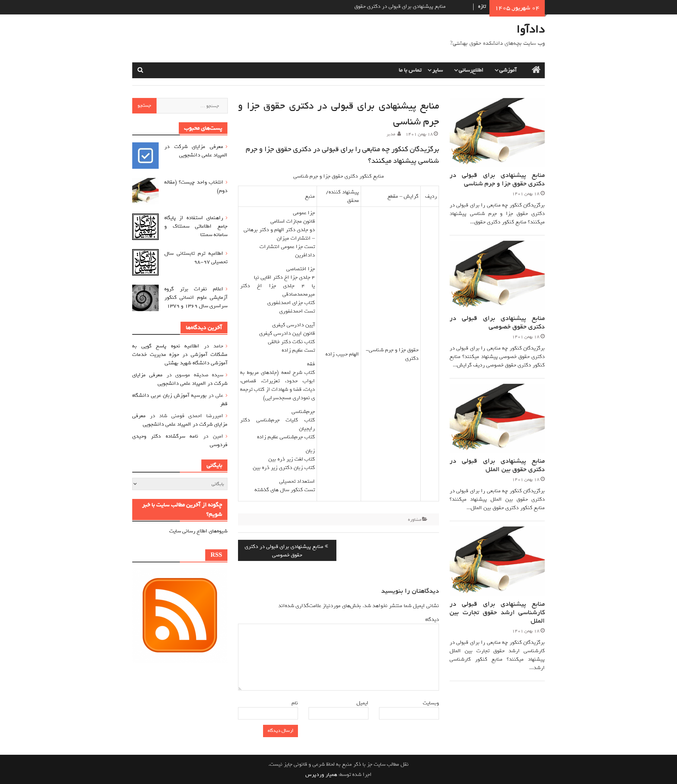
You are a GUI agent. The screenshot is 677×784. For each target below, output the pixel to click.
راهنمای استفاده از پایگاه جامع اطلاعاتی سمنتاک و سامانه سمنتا (195, 226)
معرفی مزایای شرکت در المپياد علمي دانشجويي (195, 150)
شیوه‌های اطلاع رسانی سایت (198, 531)
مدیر (390, 134)
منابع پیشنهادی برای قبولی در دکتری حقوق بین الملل (497, 465)
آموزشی (508, 70)
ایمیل (361, 703)
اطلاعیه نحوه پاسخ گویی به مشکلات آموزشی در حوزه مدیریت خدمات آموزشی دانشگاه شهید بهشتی (179, 354)
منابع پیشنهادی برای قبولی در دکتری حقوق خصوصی (497, 322)
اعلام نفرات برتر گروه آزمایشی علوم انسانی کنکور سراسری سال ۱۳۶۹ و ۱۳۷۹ (195, 297)
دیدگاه (432, 619)
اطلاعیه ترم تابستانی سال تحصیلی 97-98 (195, 257)
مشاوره (414, 519)
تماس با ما (410, 70)
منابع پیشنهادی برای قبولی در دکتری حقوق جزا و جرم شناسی (497, 179)
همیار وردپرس (321, 774)
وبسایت (431, 703)
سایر (437, 70)
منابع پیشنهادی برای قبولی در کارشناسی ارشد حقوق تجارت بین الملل (497, 612)
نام (293, 703)
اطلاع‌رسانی (471, 70)
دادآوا (531, 29)
